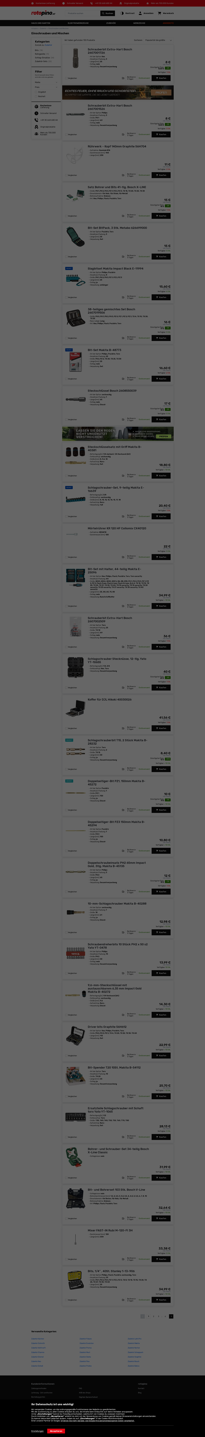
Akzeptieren (56, 1431)
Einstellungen (37, 1431)
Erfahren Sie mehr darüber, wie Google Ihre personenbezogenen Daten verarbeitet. (98, 1421)
